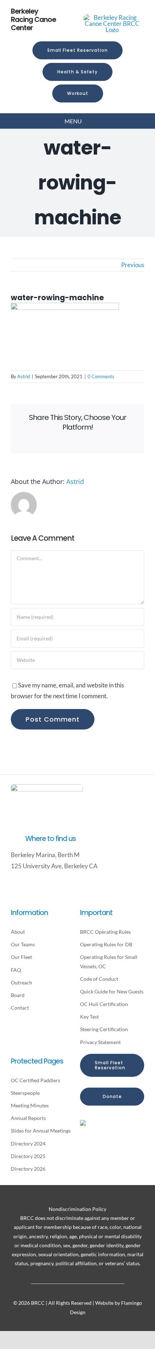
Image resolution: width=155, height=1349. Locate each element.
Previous (132, 265)
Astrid (23, 376)
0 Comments (101, 376)
